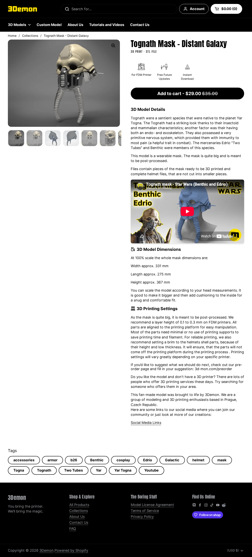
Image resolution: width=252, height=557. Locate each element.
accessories (23, 460)
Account (197, 9)
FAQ (72, 528)
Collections (30, 36)
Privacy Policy (142, 516)
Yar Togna (122, 470)
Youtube (151, 470)
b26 (73, 460)
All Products (79, 505)
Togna (18, 470)
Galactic (172, 460)
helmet (198, 460)
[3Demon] (22, 9)
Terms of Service (145, 511)
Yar (98, 470)
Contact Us (78, 522)
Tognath (44, 470)
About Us (77, 516)
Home (12, 36)
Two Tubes (73, 470)
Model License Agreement (152, 505)
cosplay (123, 460)
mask (221, 460)
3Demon (46, 550)
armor (52, 460)
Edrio (147, 460)
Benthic (97, 460)
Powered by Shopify (71, 550)
